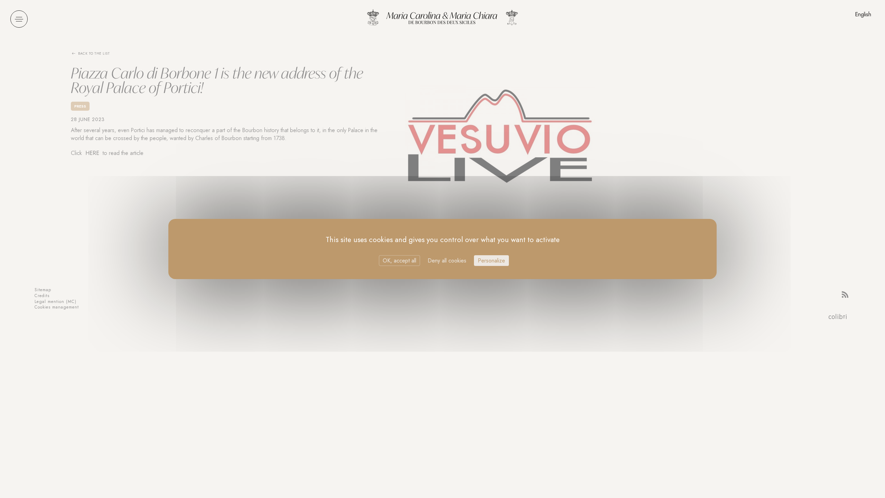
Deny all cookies (447, 261)
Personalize (491, 261)
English (863, 14)
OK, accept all (399, 261)
